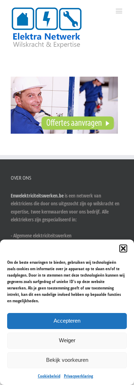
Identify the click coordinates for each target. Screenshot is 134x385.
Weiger (67, 340)
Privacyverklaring (78, 376)
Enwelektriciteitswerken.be (37, 195)
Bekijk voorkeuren (67, 360)
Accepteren (67, 321)
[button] (123, 248)
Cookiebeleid (49, 376)
